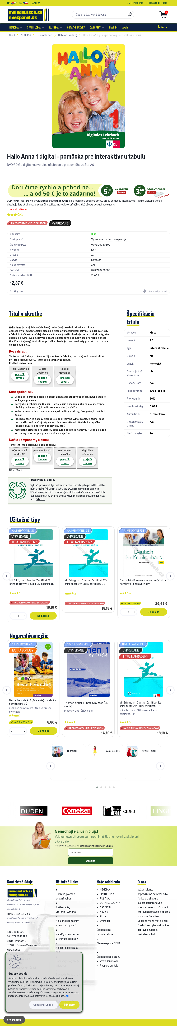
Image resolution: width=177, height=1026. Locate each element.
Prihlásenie (137, 2)
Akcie (125, 27)
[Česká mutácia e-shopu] (26, 3)
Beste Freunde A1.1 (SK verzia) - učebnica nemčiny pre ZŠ (33, 702)
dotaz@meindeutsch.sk (85, 488)
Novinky (113, 27)
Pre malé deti (44, 35)
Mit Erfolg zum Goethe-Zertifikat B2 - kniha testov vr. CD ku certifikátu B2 (86, 582)
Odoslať (90, 860)
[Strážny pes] (129, 291)
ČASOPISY (95, 27)
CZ (20, 3)
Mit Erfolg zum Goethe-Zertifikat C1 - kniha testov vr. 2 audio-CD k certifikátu (32, 582)
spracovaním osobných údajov (96, 845)
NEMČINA (14, 27)
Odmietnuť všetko (43, 1004)
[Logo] (28, 14)
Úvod (12, 35)
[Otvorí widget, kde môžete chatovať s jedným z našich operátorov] (14, 1020)
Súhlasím (69, 1004)
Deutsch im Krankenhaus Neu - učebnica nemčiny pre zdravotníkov (143, 582)
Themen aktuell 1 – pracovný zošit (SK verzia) (86, 704)
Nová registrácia (158, 2)
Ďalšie (160, 27)
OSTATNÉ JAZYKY (76, 27)
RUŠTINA (54, 27)
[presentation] (6, 576)
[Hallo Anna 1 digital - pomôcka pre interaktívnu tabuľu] (88, 96)
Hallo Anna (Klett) (67, 35)
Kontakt (35, 3)
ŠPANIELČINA (34, 27)
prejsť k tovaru (20, 376)
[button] (97, 787)
